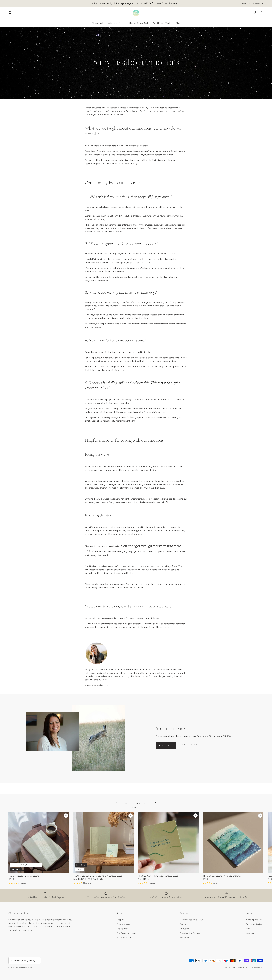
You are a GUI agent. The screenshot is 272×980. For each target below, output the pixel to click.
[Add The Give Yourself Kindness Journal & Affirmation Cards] (130, 815)
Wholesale (184, 937)
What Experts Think (161, 23)
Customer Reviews (254, 924)
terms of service (258, 967)
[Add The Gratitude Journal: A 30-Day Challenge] (260, 815)
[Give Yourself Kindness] (136, 13)
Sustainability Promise (190, 933)
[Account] (255, 12)
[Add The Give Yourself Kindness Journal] (66, 815)
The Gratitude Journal (127, 933)
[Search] (10, 12)
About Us (184, 928)
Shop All (120, 919)
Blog (178, 23)
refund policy (230, 967)
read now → (166, 745)
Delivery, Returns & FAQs (191, 919)
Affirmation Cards (116, 23)
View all (136, 808)
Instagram (250, 933)
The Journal (97, 23)
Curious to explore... (136, 803)
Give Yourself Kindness (23, 968)
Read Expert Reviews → (168, 3)
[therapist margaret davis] (96, 664)
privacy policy (243, 967)
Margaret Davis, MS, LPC (141, 107)
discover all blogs (187, 745)
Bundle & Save (123, 924)
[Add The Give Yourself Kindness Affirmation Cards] (195, 815)
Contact (184, 924)
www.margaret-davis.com (97, 685)
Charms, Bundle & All (138, 23)
